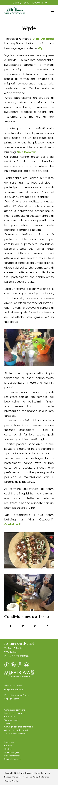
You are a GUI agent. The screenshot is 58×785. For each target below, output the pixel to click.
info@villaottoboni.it (13, 689)
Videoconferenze (12, 756)
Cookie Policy (32, 777)
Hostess (8, 749)
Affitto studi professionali (16, 730)
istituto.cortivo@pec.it (19, 695)
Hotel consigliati (11, 752)
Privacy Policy (18, 777)
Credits (15, 781)
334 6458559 (17, 685)
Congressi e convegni (14, 710)
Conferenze (9, 716)
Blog (27, 2)
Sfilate (7, 723)
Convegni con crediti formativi (18, 727)
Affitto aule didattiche (14, 733)
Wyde (29, 28)
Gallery (17, 2)
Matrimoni (9, 742)
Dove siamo (39, 2)
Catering (8, 746)
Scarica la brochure (13, 759)
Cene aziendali (11, 720)
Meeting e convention (14, 713)
